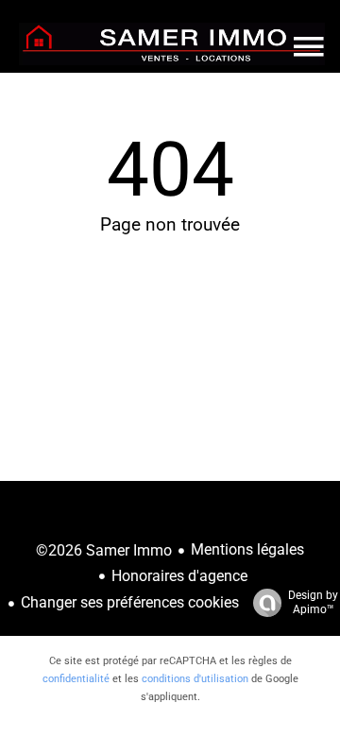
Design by (313, 602)
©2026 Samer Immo (104, 550)
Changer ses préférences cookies (130, 602)
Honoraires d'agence (179, 576)
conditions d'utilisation (195, 679)
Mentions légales (247, 549)
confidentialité (76, 679)
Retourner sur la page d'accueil (170, 321)
